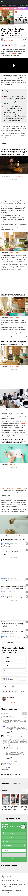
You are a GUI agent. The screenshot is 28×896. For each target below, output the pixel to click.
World (5, 26)
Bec (7, 747)
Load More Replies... (10, 732)
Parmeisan (5, 716)
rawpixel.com (11, 464)
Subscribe (14, 855)
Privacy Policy (18, 890)
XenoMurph (8, 726)
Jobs (25, 884)
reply (9, 723)
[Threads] (13, 880)
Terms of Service (5, 892)
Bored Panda (6, 877)
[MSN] (15, 880)
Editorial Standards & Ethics (7, 890)
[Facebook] (2, 880)
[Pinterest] (6, 880)
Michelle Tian (7, 38)
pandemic (23, 423)
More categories (7, 845)
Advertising (14, 884)
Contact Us (4, 886)
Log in (25, 1)
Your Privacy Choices (6, 884)
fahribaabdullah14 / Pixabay (15, 410)
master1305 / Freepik (14, 252)
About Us (21, 884)
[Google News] (17, 880)
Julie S (4, 763)
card (14, 53)
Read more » (14, 702)
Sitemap (9, 886)
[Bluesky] (10, 880)
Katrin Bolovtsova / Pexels (15, 176)
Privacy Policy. (19, 859)
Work (2, 26)
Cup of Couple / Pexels (14, 535)
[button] (23, 790)
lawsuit (12, 202)
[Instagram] (4, 880)
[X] (8, 880)
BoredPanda (7, 2)
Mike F (4, 735)
